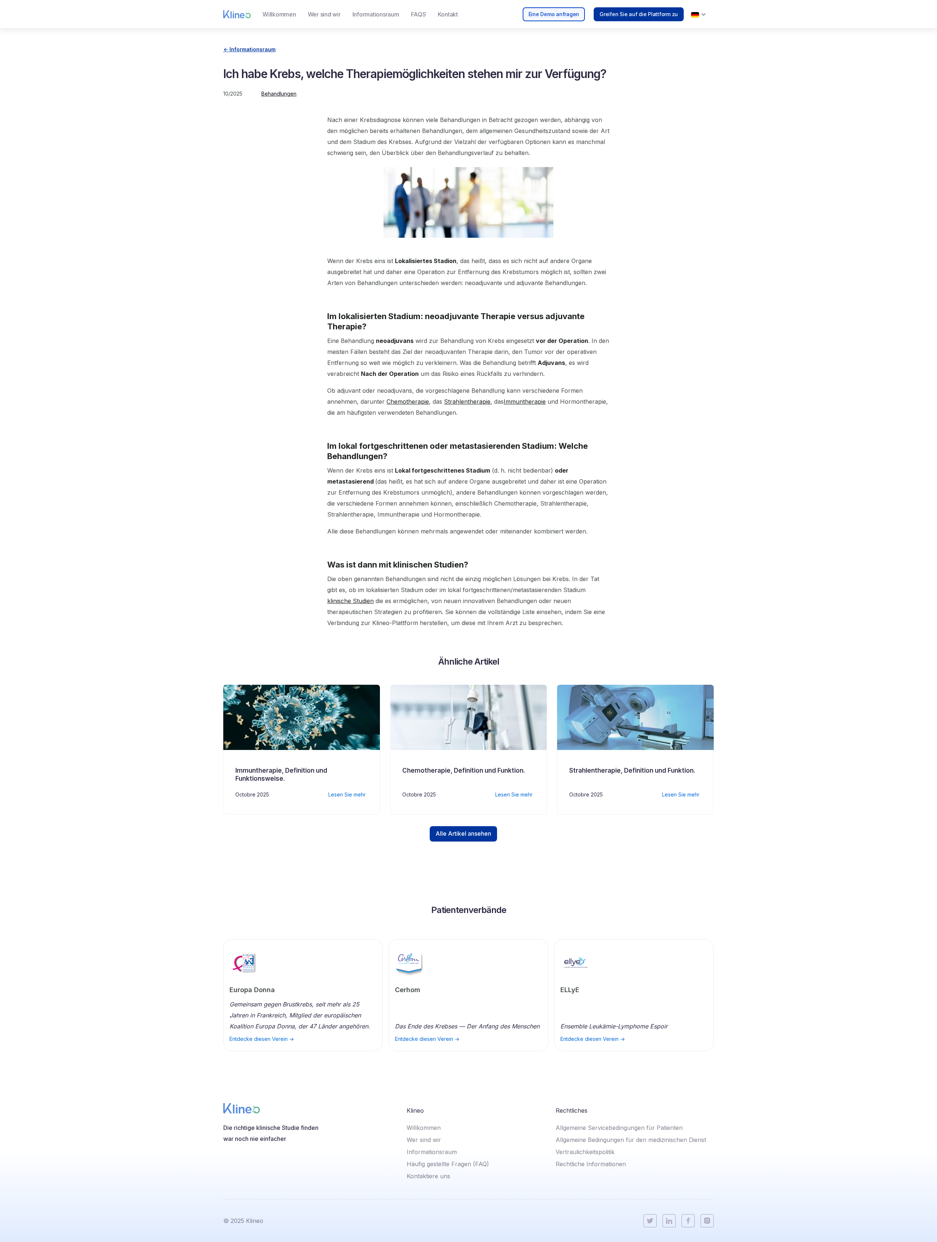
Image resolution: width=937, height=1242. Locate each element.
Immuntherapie (525, 401)
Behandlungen (278, 93)
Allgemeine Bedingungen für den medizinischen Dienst (631, 1139)
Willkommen (279, 14)
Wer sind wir (324, 14)
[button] (699, 14)
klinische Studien (350, 601)
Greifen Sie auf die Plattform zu (639, 14)
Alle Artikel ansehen (463, 833)
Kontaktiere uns (428, 1176)
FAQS (418, 14)
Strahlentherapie (467, 401)
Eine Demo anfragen (554, 14)
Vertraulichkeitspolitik (585, 1152)
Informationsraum (375, 14)
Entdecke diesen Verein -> (261, 1039)
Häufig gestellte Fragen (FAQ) (448, 1164)
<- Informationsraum (249, 49)
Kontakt (448, 14)
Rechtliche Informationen (591, 1164)
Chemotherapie (408, 401)
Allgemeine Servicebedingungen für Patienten (619, 1127)
